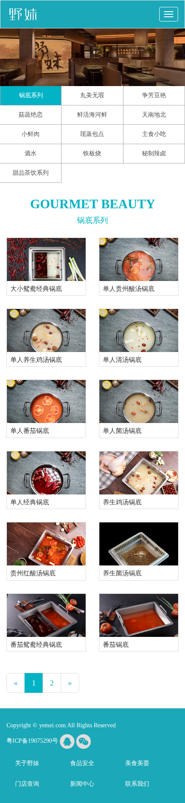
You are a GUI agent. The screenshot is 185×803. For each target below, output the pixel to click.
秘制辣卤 (154, 153)
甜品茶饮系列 (30, 173)
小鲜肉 (31, 134)
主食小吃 (154, 134)
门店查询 (27, 784)
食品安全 (82, 763)
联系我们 (137, 784)
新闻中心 (82, 784)
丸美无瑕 (92, 95)
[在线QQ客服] (67, 741)
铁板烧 (92, 153)
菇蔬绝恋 (30, 114)
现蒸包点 (92, 134)
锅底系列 (31, 95)
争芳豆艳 (154, 95)
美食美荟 (137, 763)
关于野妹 (27, 763)
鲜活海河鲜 (92, 114)
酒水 (31, 153)
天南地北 (154, 114)
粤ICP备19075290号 (32, 741)
